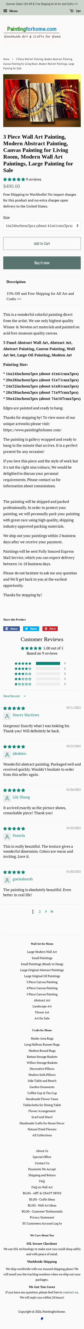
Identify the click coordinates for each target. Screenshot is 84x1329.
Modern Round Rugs (42, 1051)
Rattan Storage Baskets (42, 1057)
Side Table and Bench (42, 1081)
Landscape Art (42, 1006)
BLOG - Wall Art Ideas (42, 1205)
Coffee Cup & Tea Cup (42, 1093)
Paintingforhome (53, 1311)
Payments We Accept (42, 1169)
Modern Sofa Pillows (42, 1075)
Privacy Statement (42, 1217)
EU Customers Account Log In (42, 1223)
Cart (78, 11)
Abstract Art (42, 1000)
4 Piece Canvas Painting (42, 988)
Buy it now (42, 262)
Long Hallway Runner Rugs (42, 1044)
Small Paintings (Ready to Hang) (42, 964)
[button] (14, 179)
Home (6, 59)
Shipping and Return (42, 1175)
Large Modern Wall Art (42, 952)
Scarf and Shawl (42, 1117)
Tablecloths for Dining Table (42, 1105)
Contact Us (42, 1163)
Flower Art (42, 1012)
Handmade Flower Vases (42, 1099)
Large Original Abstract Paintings (42, 970)
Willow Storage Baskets (42, 1063)
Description (16, 282)
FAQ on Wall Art (42, 1187)
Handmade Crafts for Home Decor (42, 1123)
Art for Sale (42, 1018)
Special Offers (42, 1157)
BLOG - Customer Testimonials (42, 1211)
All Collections (42, 1135)
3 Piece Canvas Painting (42, 982)
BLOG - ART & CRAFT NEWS (42, 1193)
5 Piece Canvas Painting (42, 994)
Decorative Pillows (42, 1069)
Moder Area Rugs (42, 1038)
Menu (13, 11)
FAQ (42, 1181)
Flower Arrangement (42, 1111)
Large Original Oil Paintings (42, 976)
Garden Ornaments (42, 1087)
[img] (14, 708)
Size (6, 217)
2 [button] (40, 911)
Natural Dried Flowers (42, 1129)
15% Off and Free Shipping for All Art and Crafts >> (40, 296)
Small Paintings (42, 958)
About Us (42, 1151)
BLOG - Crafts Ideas (42, 1199)
